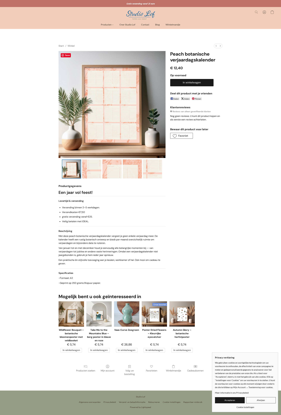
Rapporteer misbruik (192, 402)
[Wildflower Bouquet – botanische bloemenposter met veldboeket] (71, 314)
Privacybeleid (109, 402)
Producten (106, 24)
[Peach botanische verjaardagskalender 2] (111, 168)
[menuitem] (216, 46)
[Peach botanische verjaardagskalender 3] (132, 168)
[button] (140, 15)
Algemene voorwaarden (90, 402)
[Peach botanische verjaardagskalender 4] (152, 168)
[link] (245, 406)
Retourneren (154, 402)
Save (67, 55)
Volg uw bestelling (129, 372)
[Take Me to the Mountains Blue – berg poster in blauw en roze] (99, 314)
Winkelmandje (173, 24)
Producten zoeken (85, 370)
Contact (145, 24)
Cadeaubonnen (195, 370)
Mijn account (107, 370)
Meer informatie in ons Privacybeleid (232, 392)
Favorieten (151, 370)
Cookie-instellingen (171, 402)
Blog (157, 24)
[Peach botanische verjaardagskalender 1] (91, 168)
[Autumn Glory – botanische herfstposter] (182, 314)
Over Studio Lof (127, 24)
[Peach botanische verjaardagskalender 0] (71, 168)
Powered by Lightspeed (140, 407)
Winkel (71, 45)
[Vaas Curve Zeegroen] (126, 314)
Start (61, 45)
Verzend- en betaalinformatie (132, 402)
